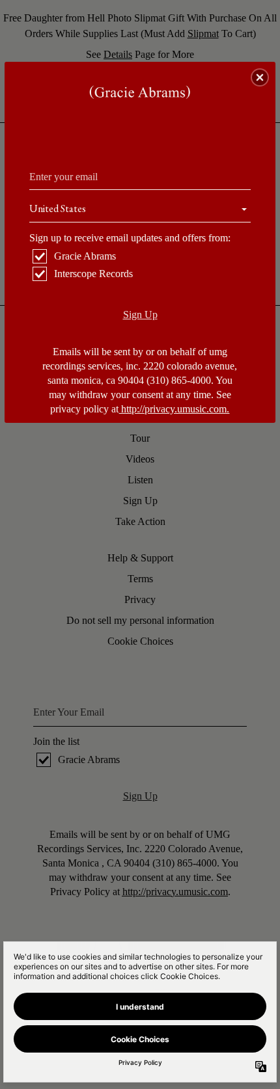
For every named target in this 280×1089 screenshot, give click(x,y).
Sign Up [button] (140, 314)
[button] (260, 77)
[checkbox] (142, 256)
